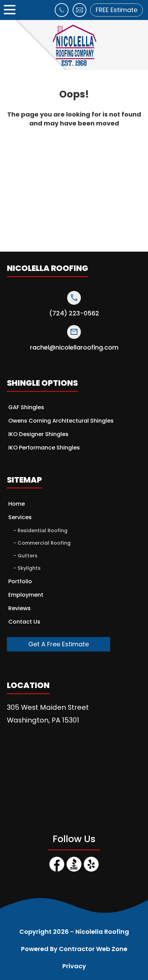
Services (20, 517)
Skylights (29, 568)
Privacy (74, 966)
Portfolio (20, 581)
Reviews (19, 608)
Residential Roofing (42, 530)
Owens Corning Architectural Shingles (61, 421)
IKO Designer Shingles (38, 434)
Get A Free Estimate (58, 644)
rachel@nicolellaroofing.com (74, 347)
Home (16, 504)
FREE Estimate (116, 10)
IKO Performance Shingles (44, 448)
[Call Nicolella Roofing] (61, 14)
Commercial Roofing (44, 542)
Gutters (28, 555)
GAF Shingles (26, 407)
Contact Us (24, 622)
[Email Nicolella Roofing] (79, 14)
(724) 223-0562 (74, 313)
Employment (25, 595)
